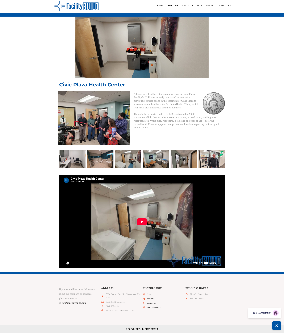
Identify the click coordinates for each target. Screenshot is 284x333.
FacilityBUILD (150, 329)
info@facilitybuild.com (74, 302)
